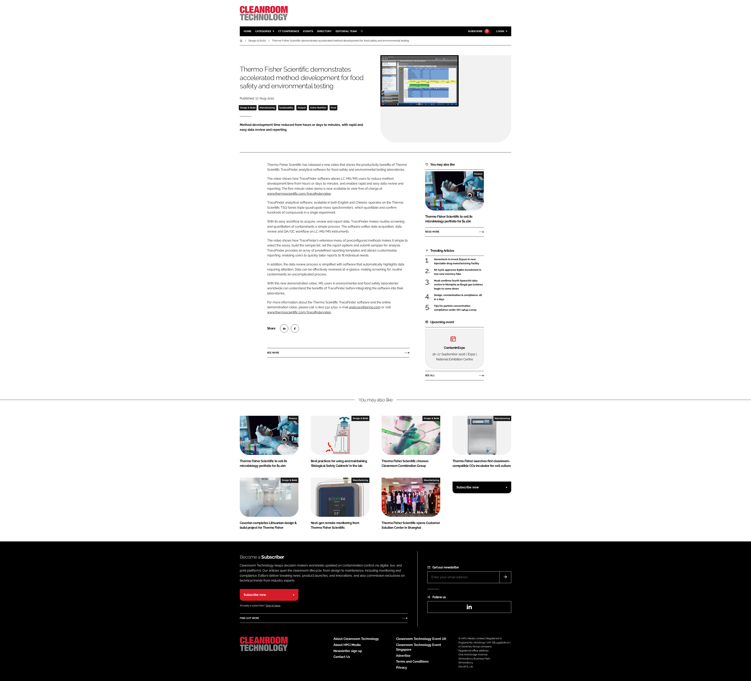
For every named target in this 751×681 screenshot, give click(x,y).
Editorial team (346, 31)
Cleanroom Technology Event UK (421, 639)
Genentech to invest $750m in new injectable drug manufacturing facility (459, 261)
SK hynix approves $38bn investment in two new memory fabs (459, 272)
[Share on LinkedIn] (284, 328)
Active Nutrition (318, 107)
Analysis (302, 107)
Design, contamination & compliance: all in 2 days (459, 297)
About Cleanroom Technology (356, 639)
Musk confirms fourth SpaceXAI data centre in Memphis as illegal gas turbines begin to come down (459, 285)
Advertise (403, 656)
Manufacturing (267, 107)
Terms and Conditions (412, 661)
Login (500, 31)
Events (308, 31)
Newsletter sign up (347, 651)
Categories (263, 31)
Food (333, 107)
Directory (324, 31)
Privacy (401, 667)
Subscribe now (467, 487)
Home (247, 31)
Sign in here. (273, 605)
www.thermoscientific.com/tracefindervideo (299, 194)
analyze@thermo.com (365, 307)
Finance (478, 174)
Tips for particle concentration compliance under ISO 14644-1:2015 (459, 308)
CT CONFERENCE (288, 31)
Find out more (249, 618)
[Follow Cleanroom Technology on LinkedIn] (469, 608)
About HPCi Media (347, 645)
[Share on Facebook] (295, 328)
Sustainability (286, 107)
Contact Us (341, 657)
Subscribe (475, 31)
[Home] (241, 40)
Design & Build (247, 107)
